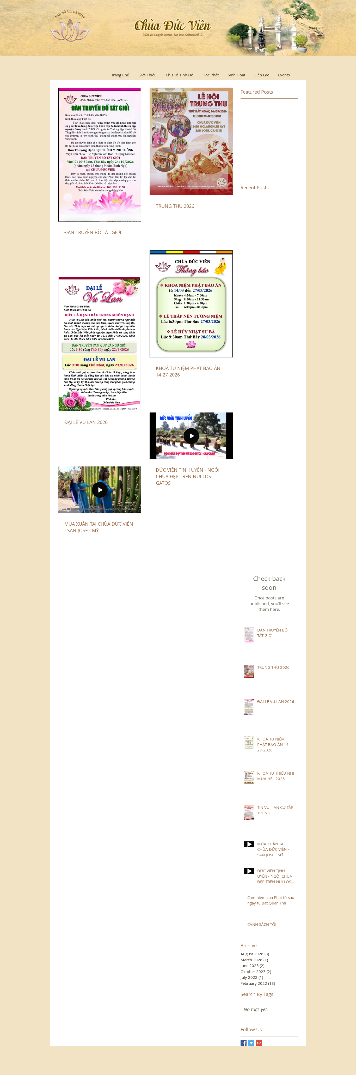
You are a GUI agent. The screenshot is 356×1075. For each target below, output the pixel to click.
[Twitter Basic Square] (251, 1043)
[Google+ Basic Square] (259, 1043)
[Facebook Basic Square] (244, 1043)
